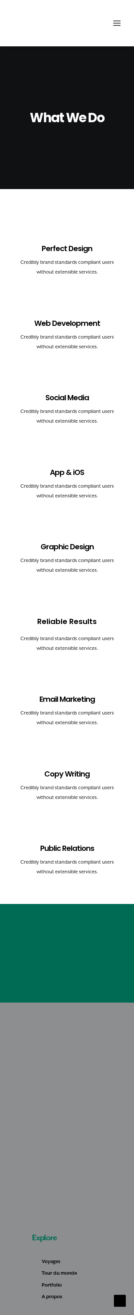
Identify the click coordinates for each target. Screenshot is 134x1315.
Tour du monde (59, 1273)
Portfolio (52, 1285)
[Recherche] (83, 23)
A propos (52, 1296)
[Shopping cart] (95, 23)
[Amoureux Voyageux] (26, 23)
